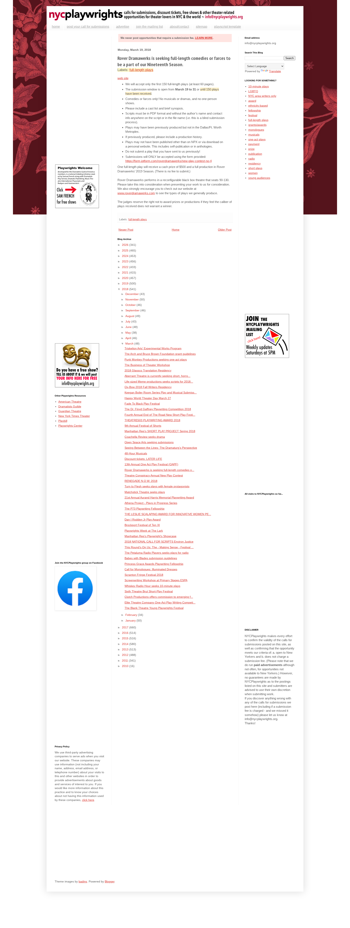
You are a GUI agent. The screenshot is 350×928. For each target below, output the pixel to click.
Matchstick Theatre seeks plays (145, 492)
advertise (122, 26)
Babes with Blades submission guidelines (151, 558)
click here (88, 800)
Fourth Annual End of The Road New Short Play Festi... (160, 414)
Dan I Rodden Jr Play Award (143, 519)
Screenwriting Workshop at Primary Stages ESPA (156, 580)
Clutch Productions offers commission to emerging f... (159, 596)
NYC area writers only (262, 96)
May (128, 332)
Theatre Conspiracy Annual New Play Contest (154, 475)
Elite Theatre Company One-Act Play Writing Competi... (160, 602)
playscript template (227, 26)
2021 (125, 272)
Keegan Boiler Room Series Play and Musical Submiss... (161, 392)
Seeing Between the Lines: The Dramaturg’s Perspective (161, 447)
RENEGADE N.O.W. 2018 (141, 481)
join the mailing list (149, 26)
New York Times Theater (74, 416)
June (128, 327)
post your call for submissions (88, 26)
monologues (256, 129)
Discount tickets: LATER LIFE (143, 458)
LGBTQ (253, 91)
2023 (125, 261)
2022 (125, 267)
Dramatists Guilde (69, 406)
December (132, 294)
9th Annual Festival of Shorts (143, 425)
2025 (125, 250)
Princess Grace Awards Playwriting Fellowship (154, 563)
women (253, 173)
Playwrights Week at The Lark (144, 530)
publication (255, 153)
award (252, 100)
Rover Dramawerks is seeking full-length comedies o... (159, 470)
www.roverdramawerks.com (136, 193)
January (131, 620)
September (132, 310)
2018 (125, 289)
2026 (125, 244)
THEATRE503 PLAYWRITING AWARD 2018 (152, 420)
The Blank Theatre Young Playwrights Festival (154, 608)
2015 (125, 638)
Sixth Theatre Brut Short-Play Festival (149, 591)
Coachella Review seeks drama (145, 436)
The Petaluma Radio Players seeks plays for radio (157, 552)
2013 (125, 649)
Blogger (109, 881)
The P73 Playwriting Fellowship (144, 508)
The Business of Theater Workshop (147, 365)
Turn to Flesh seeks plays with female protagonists (157, 486)
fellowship (254, 110)
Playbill (62, 420)
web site (122, 78)
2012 (125, 654)
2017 (125, 627)
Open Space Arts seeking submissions (149, 442)
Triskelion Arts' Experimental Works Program (153, 348)
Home (175, 229)
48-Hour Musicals (136, 453)
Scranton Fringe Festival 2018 (144, 574)
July (128, 321)
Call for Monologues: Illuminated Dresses (151, 569)
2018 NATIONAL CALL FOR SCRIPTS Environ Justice (159, 541)
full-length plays (141, 70)
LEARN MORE (204, 37)
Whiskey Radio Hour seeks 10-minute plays (152, 586)
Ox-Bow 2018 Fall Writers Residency (148, 387)
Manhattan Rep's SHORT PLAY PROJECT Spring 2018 (160, 431)
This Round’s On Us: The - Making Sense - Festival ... (159, 547)
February (131, 614)
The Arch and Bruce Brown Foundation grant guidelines (160, 353)
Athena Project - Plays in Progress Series (151, 503)
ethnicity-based (258, 105)
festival (252, 115)
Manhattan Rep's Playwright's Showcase (150, 536)
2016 (125, 632)
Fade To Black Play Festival (142, 403)
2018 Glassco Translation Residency (148, 370)
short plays (255, 168)
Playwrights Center (70, 425)
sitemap (201, 26)
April (128, 338)
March (129, 343)
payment (253, 144)
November (132, 299)
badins (83, 881)
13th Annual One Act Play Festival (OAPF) (151, 464)
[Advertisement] (80, 97)
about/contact (179, 26)
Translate (275, 71)
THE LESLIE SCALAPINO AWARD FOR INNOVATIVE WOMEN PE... (168, 514)
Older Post (225, 229)
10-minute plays (258, 86)
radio (251, 158)
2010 (125, 666)
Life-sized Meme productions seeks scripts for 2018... (159, 381)
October (131, 305)
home (56, 26)
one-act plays (257, 139)
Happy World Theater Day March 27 (148, 398)
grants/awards (257, 124)
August (130, 316)
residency (254, 163)
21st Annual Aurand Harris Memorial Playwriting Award (159, 497)
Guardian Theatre (69, 411)
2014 (125, 644)
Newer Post (125, 229)
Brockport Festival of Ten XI (142, 525)
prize (251, 149)
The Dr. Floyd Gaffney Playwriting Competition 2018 (158, 409)
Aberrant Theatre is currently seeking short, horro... (157, 376)
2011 (125, 660)
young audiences (259, 177)
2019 (125, 283)
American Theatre (69, 401)
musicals (253, 134)
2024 (125, 256)
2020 (125, 278)
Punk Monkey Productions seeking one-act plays (156, 359)
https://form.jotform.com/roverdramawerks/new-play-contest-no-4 (168, 161)
